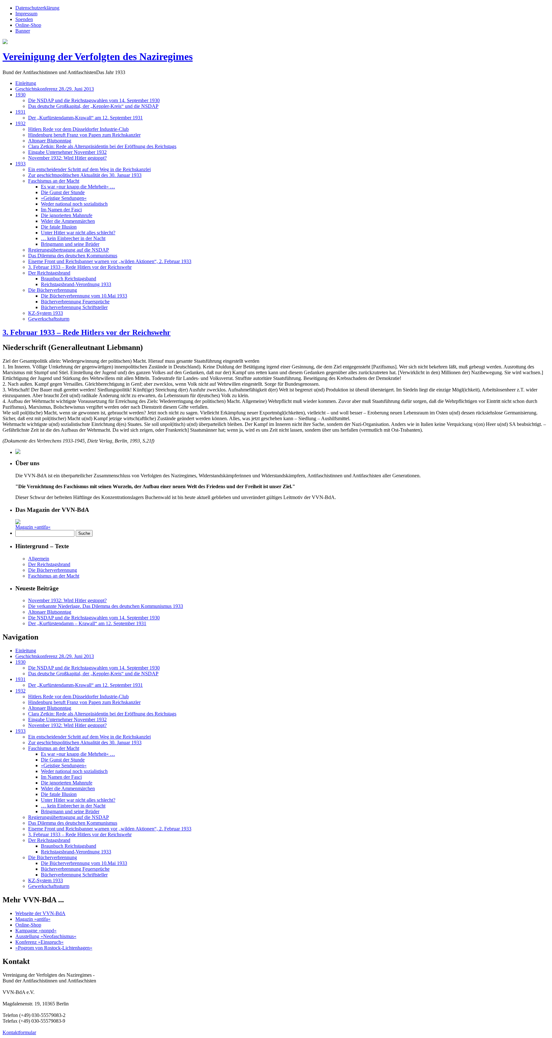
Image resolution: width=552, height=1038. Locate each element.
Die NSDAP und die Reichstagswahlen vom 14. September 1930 (94, 100)
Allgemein (38, 558)
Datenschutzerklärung (37, 8)
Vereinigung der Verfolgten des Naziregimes (98, 56)
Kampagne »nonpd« (36, 930)
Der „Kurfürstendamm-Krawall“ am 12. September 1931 (85, 117)
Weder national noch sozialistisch (74, 204)
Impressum (26, 13)
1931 (20, 112)
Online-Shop (28, 25)
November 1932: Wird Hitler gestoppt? (67, 158)
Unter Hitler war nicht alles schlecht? (78, 232)
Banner (22, 31)
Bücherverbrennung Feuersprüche (75, 301)
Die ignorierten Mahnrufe (66, 215)
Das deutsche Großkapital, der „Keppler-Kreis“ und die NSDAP (93, 106)
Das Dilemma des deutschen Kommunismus (72, 255)
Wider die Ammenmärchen (68, 221)
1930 (20, 94)
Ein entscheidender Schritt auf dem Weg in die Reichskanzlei (89, 169)
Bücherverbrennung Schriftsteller (74, 307)
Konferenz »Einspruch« (39, 942)
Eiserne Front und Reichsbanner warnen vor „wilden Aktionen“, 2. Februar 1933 (109, 261)
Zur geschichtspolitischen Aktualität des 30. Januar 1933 (85, 175)
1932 (20, 123)
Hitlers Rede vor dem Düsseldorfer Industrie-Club (78, 129)
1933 (20, 163)
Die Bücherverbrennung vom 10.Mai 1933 (84, 296)
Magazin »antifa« (32, 527)
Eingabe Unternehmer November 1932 (67, 152)
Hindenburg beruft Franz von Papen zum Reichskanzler (84, 135)
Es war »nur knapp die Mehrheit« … (78, 186)
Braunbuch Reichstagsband (68, 278)
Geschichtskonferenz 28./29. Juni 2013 (54, 89)
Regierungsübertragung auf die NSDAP (68, 250)
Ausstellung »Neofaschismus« (45, 936)
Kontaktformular (19, 1032)
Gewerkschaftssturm (48, 319)
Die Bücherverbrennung (52, 290)
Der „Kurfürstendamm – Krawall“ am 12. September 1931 (87, 623)
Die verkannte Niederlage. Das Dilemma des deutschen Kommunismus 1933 (105, 606)
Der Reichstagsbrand (49, 273)
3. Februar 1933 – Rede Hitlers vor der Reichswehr (80, 267)
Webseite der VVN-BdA (40, 913)
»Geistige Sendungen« (64, 198)
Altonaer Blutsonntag (49, 140)
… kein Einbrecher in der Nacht (73, 238)
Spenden (24, 19)
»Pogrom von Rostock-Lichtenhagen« (53, 948)
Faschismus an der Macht (53, 181)
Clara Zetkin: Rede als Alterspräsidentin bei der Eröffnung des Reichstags (102, 146)
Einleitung (25, 83)
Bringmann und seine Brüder (70, 244)
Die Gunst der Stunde (63, 192)
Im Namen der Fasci (61, 209)
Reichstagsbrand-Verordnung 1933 (76, 284)
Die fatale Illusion (59, 227)
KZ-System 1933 (45, 313)
